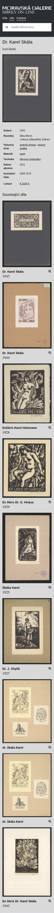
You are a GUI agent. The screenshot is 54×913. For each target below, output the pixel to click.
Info (12, 18)
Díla (4, 18)
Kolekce (21, 18)
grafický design (28, 145)
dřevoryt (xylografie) (30, 159)
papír (22, 154)
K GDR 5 (24, 183)
